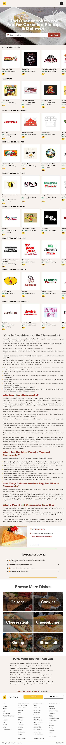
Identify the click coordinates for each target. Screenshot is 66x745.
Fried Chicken (52, 720)
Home (4, 703)
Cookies (51, 716)
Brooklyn (20, 710)
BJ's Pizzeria (25, 69)
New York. (22, 513)
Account (5, 724)
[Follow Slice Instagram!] (17, 697)
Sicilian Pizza (37, 710)
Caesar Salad (52, 706)
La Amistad (25, 291)
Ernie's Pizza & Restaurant (29, 323)
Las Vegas (20, 724)
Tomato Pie (36, 724)
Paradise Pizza (6, 100)
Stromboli (51, 730)
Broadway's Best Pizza (48, 163)
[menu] (61, 3)
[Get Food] (54, 35)
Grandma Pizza (37, 727)
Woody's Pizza (26, 163)
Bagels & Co (58, 513)
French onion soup (54, 718)
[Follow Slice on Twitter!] (11, 697)
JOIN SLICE (33, 697)
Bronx (19, 712)
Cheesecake (44, 691)
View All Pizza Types (39, 738)
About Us (5, 706)
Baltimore (20, 720)
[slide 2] (34, 545)
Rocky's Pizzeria (6, 291)
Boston (20, 734)
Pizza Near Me (6, 713)
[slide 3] (36, 545)
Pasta (50, 723)
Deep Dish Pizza (38, 715)
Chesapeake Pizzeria (28, 100)
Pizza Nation (25, 260)
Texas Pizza (5, 228)
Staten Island (21, 715)
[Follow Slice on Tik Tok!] (13, 697)
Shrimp (51, 728)
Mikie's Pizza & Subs (27, 132)
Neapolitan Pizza (38, 722)
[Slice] (4, 4)
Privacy (4, 727)
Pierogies (51, 725)
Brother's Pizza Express (28, 228)
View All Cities (21, 738)
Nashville (20, 727)
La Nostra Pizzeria (47, 291)
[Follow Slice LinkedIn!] (15, 697)
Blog (4, 711)
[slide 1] (32, 545)
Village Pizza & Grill (7, 163)
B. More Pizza (45, 132)
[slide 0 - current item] (30, 545)
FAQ (4, 722)
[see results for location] (8, 35)
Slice (19, 691)
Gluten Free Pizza (38, 720)
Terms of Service (7, 729)
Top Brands (5, 720)
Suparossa (35, 519)
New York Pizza (37, 707)
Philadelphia (21, 717)
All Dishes (27, 691)
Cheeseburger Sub (53, 711)
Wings (50, 732)
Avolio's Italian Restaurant (49, 69)
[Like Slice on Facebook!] (8, 697)
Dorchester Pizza (47, 100)
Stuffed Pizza (37, 732)
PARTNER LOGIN (54, 697)
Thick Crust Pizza (38, 734)
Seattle (20, 729)
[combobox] (29, 35)
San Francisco (21, 732)
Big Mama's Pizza (47, 260)
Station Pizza (45, 323)
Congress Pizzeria (47, 195)
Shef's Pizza (5, 323)
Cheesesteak (52, 713)
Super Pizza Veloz (7, 69)
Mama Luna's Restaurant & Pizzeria (10, 196)
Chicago (18, 519)
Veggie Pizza (37, 712)
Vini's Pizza (25, 195)
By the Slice (37, 717)
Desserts (35, 691)
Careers (5, 708)
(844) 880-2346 (60, 743)
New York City (21, 707)
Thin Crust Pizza (38, 729)
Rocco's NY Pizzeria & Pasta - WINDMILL (10, 261)
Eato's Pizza (5, 132)
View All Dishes (53, 737)
